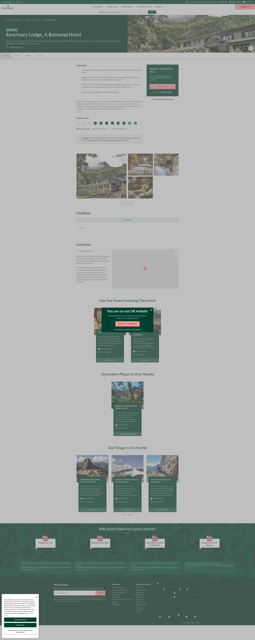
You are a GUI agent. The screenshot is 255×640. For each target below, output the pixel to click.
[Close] (36, 597)
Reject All (20, 625)
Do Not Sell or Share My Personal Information (20, 631)
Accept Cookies (20, 620)
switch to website (127, 324)
